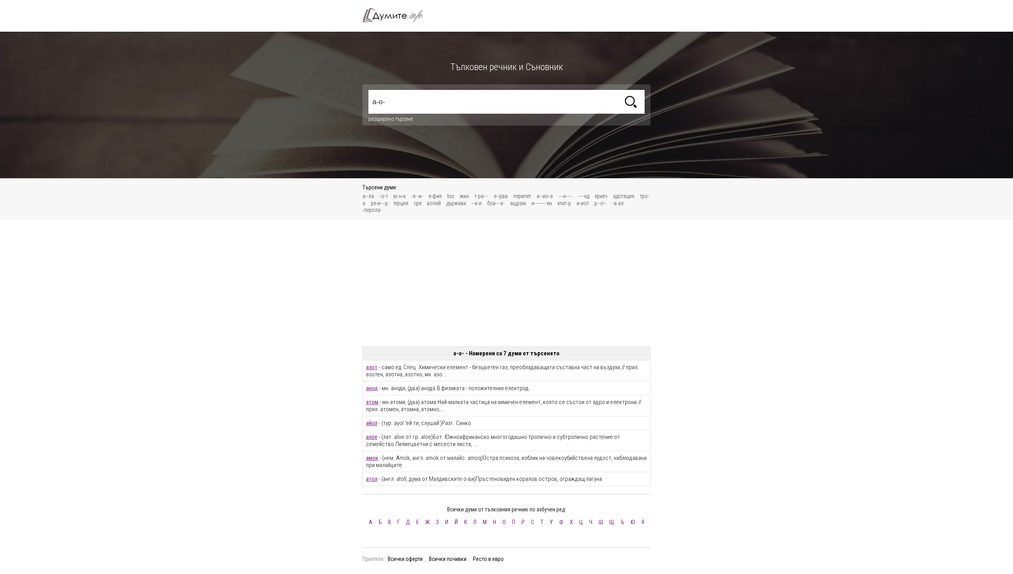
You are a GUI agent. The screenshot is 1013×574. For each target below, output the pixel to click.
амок (372, 457)
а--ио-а (545, 196)
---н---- (565, 196)
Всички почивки (448, 559)
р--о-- (600, 203)
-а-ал (618, 203)
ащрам (518, 203)
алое (372, 437)
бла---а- (496, 203)
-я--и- (417, 196)
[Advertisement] (506, 282)
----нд (583, 196)
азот (372, 367)
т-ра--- (481, 196)
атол (372, 478)
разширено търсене (390, 119)
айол (372, 423)
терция (400, 203)
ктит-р (564, 203)
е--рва (501, 196)
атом (372, 402)
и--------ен (541, 203)
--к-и (477, 203)
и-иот (583, 203)
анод (372, 388)
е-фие (435, 196)
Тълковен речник (397, 15)
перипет (522, 196)
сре (417, 203)
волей (434, 203)
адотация (623, 196)
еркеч (601, 196)
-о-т (383, 196)
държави (456, 203)
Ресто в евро (488, 559)
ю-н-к (399, 196)
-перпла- (372, 210)
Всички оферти (405, 559)
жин (464, 196)
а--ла (368, 196)
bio (450, 196)
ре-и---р (379, 203)
